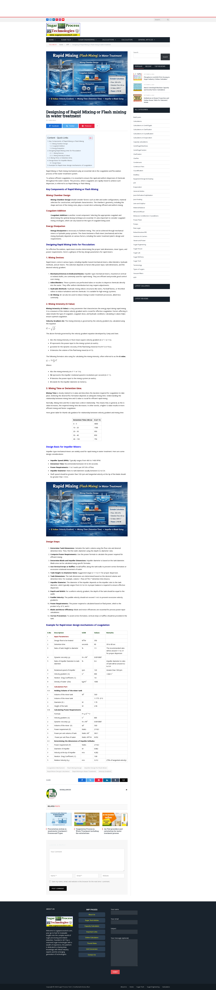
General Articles (145, 40)
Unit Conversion (92, 949)
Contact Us (92, 955)
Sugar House (137, 249)
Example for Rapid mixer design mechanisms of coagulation (70, 165)
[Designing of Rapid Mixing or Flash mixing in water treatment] (87, 105)
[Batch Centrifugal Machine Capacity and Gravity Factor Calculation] (137, 87)
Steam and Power (139, 240)
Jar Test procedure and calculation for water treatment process (113, 831)
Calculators (127, 40)
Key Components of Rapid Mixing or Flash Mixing (66, 141)
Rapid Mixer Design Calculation (58, 771)
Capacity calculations (140, 142)
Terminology (137, 265)
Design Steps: (56, 163)
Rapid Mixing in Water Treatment (84, 771)
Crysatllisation (138, 171)
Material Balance (139, 208)
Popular (138, 66)
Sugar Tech (66, 40)
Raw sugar (137, 228)
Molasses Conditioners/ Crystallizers (146, 216)
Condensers (137, 162)
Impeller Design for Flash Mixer (95, 768)
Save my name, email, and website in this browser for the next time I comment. (81, 881)
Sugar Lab (136, 253)
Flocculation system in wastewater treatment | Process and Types (57, 831)
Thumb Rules (92, 943)
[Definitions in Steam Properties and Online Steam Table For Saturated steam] (137, 97)
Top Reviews (160, 66)
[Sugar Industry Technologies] (63, 29)
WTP (134, 277)
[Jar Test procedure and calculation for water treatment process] (115, 819)
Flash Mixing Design (74, 768)
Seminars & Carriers (140, 236)
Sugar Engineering (86, 40)
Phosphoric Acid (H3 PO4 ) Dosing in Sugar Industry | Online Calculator (157, 78)
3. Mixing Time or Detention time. (60, 158)
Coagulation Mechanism (56, 768)
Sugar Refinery (138, 257)
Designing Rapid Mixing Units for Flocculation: (65, 151)
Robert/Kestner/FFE (140, 232)
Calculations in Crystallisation (143, 134)
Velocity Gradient (105, 771)
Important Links (91, 932)
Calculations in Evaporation (142, 138)
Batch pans (137, 117)
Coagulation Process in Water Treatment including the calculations (87, 831)
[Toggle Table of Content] (89, 138)
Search (135, 52)
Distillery (136, 175)
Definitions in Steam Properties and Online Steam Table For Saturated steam (156, 100)
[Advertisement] (108, 8)
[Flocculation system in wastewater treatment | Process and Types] (58, 819)
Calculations (108, 40)
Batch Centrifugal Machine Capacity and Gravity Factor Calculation (156, 89)
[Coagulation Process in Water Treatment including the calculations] (86, 819)
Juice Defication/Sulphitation (143, 195)
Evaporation (137, 187)
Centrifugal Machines (140, 146)
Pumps (135, 224)
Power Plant (137, 220)
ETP (134, 183)
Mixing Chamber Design (60, 144)
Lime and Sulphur (139, 203)
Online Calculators (91, 937)
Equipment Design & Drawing (143, 179)
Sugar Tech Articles (92, 920)
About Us (92, 914)
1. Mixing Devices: (58, 153)
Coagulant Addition (58, 146)
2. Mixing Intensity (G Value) (61, 155)
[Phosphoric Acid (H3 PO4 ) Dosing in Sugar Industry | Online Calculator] (137, 76)
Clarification (137, 154)
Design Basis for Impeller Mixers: (60, 160)
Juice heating (137, 199)
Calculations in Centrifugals (142, 125)
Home (51, 40)
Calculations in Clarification (142, 129)
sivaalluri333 (65, 790)
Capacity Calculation (92, 926)
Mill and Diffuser (139, 212)
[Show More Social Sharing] (97, 126)
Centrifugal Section (139, 150)
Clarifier (136, 158)
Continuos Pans (138, 167)
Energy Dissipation (58, 148)
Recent (148, 66)
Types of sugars (138, 269)
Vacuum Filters (138, 273)
